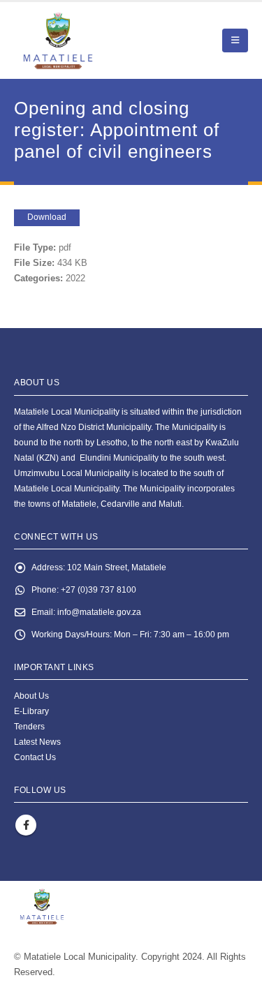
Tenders (29, 726)
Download (46, 217)
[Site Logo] (91, 40)
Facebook (25, 825)
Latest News (37, 741)
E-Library (31, 710)
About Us (31, 695)
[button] (235, 40)
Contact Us (35, 757)
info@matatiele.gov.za (99, 611)
